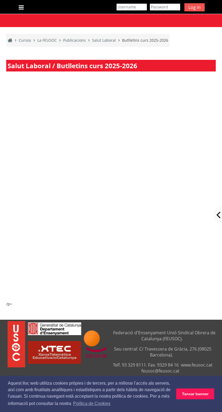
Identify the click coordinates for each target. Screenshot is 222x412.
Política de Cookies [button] (91, 403)
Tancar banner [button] (195, 394)
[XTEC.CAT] (54, 362)
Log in (194, 7)
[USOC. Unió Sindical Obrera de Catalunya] (16, 344)
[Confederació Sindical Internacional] (95, 344)
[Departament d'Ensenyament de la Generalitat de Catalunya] (54, 328)
